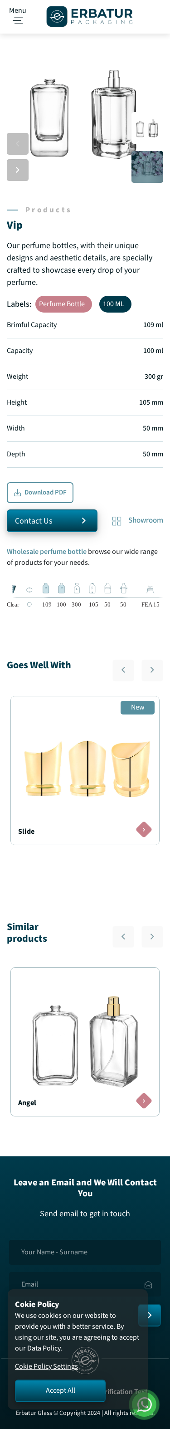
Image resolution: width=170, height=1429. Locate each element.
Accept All (60, 1390)
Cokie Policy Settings (46, 1366)
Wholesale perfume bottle (47, 552)
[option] (85, 112)
